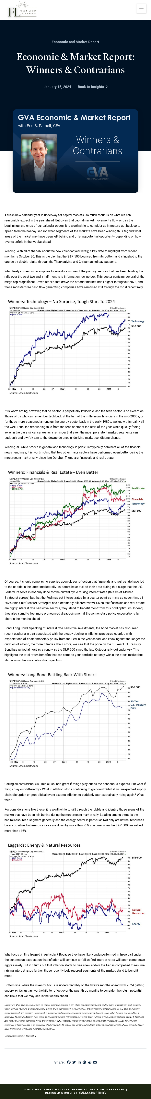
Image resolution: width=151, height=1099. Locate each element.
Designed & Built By (62, 1093)
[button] (141, 8)
